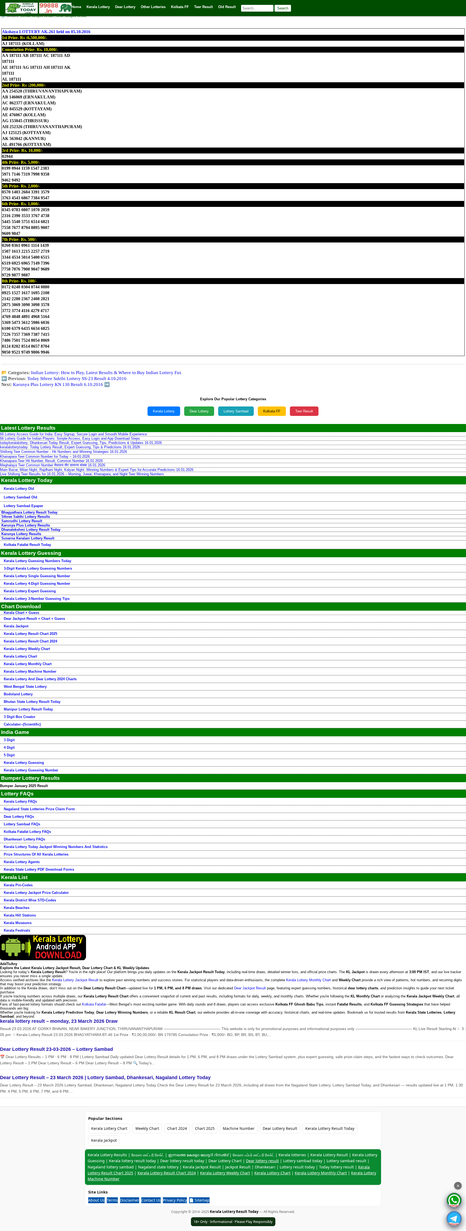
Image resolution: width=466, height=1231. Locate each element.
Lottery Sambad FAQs (22, 824)
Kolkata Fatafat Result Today (27, 545)
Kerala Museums (18, 923)
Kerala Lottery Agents (22, 862)
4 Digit (9, 748)
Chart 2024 (177, 1128)
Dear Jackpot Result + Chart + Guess (34, 619)
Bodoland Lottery (18, 694)
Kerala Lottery (164, 411)
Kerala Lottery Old (19, 489)
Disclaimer (129, 1200)
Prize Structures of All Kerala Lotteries (36, 854)
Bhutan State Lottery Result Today (32, 702)
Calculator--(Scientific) (22, 724)
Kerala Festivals (17, 930)
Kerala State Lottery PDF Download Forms (39, 869)
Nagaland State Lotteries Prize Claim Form (39, 809)
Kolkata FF (271, 411)
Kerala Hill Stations (20, 915)
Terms (112, 1200)
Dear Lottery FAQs (19, 817)
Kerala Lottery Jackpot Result (75, 980)
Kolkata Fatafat (94, 1004)
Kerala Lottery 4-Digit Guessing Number (37, 584)
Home (76, 7)
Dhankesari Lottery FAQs (24, 839)
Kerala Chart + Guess (21, 613)
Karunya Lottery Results (21, 534)
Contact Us (151, 1200)
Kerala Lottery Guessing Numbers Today (37, 561)
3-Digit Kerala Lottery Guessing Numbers (38, 568)
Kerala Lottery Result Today (329, 1128)
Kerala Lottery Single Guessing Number (37, 576)
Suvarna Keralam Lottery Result (27, 538)
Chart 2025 (205, 1128)
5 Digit (9, 755)
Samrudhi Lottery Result (21, 521)
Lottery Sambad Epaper (23, 506)
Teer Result (304, 411)
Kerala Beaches (16, 908)
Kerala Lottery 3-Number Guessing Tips (37, 599)
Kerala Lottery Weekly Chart (27, 649)
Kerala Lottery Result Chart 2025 (30, 634)
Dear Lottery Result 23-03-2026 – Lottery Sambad (56, 1049)
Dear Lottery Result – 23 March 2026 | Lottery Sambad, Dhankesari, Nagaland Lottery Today (105, 1077)
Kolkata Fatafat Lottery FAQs (27, 832)
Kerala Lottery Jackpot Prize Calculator (36, 893)
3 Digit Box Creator (19, 717)
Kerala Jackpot (16, 626)
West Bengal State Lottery (25, 687)
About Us (96, 1200)
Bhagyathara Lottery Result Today (29, 512)
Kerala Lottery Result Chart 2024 (30, 641)
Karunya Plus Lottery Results (25, 525)
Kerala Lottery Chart (20, 656)
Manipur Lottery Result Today (28, 709)
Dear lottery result (262, 1160)
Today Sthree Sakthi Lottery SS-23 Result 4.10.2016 (76, 378)
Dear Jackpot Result (250, 988)
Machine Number (239, 1128)
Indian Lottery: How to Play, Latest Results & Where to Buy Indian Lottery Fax (106, 372)
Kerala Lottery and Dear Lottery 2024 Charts (40, 679)
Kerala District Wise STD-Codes (30, 900)
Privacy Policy (175, 1200)
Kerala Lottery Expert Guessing (30, 591)
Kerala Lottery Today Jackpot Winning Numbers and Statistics (56, 847)
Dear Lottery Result (280, 1128)
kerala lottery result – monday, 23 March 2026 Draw (59, 1021)
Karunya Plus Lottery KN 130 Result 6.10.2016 (58, 384)
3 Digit (9, 740)
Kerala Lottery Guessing (24, 763)
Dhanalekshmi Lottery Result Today (30, 530)
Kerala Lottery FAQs (20, 801)
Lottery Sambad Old (20, 497)
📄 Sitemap (199, 1200)
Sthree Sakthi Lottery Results (25, 517)
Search (282, 8)
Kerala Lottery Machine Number (30, 671)
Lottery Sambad (236, 411)
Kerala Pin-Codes (18, 885)
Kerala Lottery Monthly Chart (28, 664)
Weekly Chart (147, 1128)
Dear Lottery (199, 411)
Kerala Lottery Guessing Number (31, 770)
